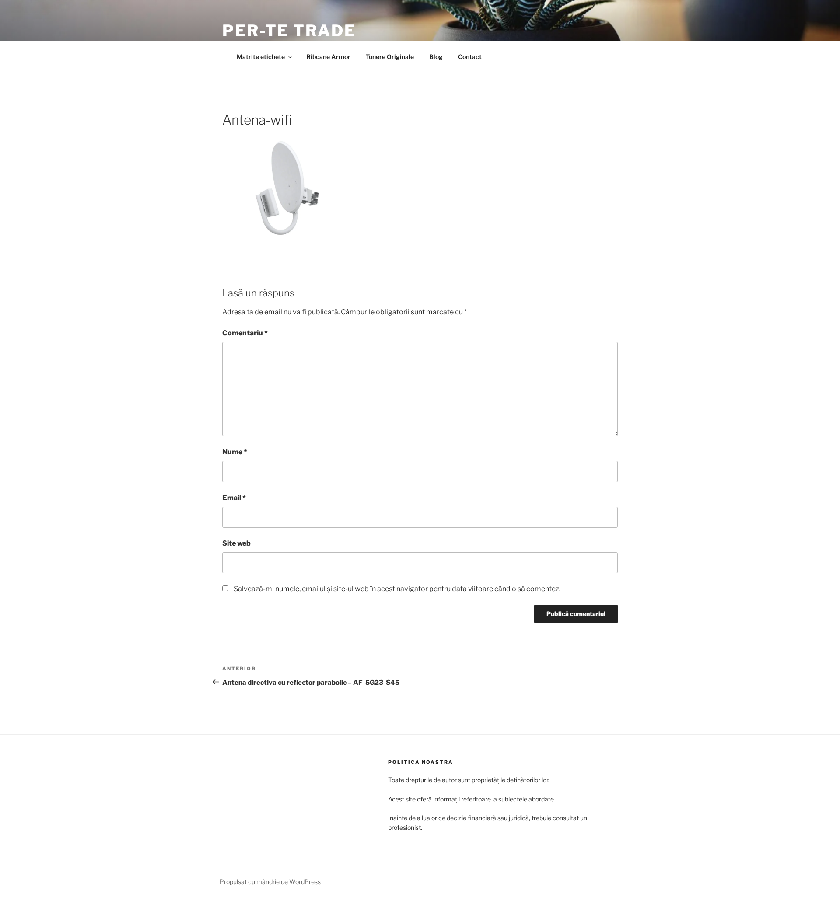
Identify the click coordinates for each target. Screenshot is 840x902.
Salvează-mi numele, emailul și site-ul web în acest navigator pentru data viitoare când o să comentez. (397, 589)
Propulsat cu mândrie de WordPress (270, 881)
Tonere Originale (390, 56)
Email (234, 498)
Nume (234, 452)
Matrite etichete (261, 56)
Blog (436, 56)
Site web (236, 543)
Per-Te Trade (289, 30)
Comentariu (245, 333)
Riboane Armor (328, 56)
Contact (470, 56)
